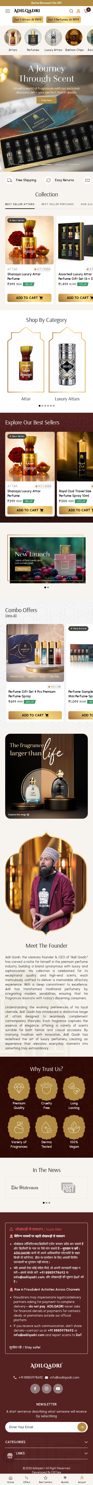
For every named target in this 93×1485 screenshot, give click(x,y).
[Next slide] (86, 672)
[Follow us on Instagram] (46, 1389)
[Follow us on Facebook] (35, 1389)
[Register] (82, 1427)
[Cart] (85, 11)
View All (11, 616)
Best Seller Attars (20, 204)
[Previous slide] (8, 672)
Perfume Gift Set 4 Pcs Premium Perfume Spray (31, 694)
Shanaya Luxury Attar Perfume (24, 276)
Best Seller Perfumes (58, 204)
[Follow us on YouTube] (58, 1389)
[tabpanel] (25, 364)
